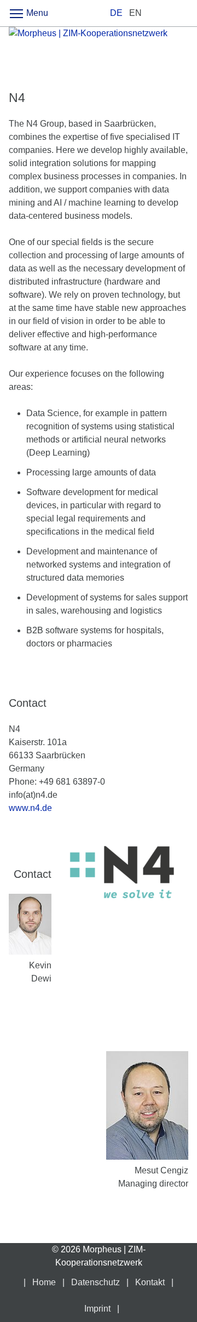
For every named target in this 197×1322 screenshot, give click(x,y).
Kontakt (150, 1282)
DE (116, 13)
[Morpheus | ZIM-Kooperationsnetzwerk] (98, 52)
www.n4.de (30, 808)
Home (44, 1282)
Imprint (97, 1308)
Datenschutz (95, 1282)
